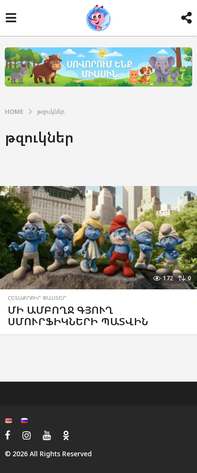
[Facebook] (8, 435)
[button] (11, 18)
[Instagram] (26, 435)
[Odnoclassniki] (66, 435)
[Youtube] (47, 435)
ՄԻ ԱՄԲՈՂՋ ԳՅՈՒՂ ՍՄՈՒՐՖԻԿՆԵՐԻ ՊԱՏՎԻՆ (78, 315)
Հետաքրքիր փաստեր (37, 298)
